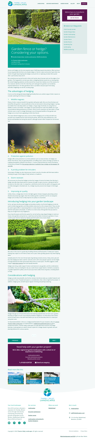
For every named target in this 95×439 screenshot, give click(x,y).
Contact (84, 3)
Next (54, 340)
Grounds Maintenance (52, 3)
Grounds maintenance (34, 412)
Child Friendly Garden (70, 29)
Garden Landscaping (30, 57)
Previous (15, 340)
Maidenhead (52, 408)
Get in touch (74, 18)
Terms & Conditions (73, 431)
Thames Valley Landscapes (20, 60)
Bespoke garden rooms (34, 359)
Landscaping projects (34, 355)
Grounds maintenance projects (33, 357)
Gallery (73, 3)
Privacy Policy (84, 431)
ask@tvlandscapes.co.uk (77, 413)
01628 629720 (26, 362)
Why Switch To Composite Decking (33, 381)
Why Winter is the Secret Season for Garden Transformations (50, 380)
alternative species (18, 263)
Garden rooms (32, 415)
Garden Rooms (64, 3)
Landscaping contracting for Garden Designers (36, 420)
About (78, 3)
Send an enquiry (43, 362)
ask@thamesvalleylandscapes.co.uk (43, 323)
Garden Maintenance (69, 37)
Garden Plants (68, 39)
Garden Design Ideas (18, 57)
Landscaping (40, 3)
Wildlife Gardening (42, 57)
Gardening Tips (68, 44)
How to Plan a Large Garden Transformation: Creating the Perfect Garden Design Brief (15, 379)
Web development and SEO (67, 436)
